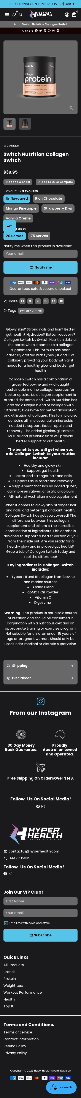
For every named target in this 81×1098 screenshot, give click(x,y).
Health (9, 999)
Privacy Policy (15, 1052)
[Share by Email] (53, 30)
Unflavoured (17, 198)
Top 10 (8, 1006)
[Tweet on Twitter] (40, 30)
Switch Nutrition (31, 310)
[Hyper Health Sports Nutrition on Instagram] (40, 701)
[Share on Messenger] (58, 30)
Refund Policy (14, 1046)
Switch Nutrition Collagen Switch (45, 24)
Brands (9, 971)
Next (73, 77)
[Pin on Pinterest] (45, 30)
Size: (14, 228)
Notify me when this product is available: (37, 246)
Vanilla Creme (18, 218)
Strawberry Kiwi (58, 208)
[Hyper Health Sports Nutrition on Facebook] (38, 806)
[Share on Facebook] (36, 30)
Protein (9, 978)
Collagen (11, 145)
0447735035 (17, 858)
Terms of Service (17, 1032)
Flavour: (20, 190)
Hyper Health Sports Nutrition (52, 1070)
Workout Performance (22, 992)
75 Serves (39, 235)
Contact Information (21, 1039)
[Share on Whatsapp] (49, 30)
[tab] (40, 666)
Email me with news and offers (30, 923)
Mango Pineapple (21, 208)
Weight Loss (13, 985)
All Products (13, 964)
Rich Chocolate (48, 198)
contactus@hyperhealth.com (31, 851)
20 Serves (14, 235)
